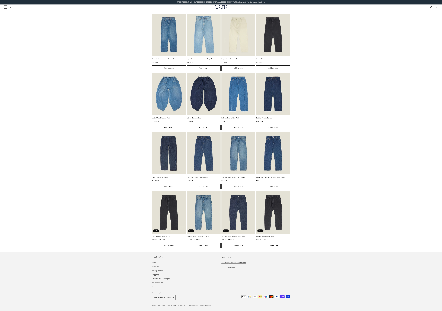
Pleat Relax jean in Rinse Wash (197, 177)
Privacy (155, 287)
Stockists (155, 267)
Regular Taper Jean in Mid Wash (198, 236)
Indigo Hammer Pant (194, 118)
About (154, 263)
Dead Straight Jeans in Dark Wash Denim (270, 177)
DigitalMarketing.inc (179, 305)
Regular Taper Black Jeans (265, 236)
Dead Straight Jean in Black (161, 236)
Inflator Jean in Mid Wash (230, 118)
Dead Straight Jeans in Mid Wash (233, 177)
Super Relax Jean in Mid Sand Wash (164, 59)
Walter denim (161, 305)
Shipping (155, 275)
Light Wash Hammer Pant (161, 118)
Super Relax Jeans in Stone (230, 59)
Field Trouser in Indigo (160, 177)
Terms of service (158, 283)
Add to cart (169, 68)
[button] (4, 7)
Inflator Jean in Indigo (264, 118)
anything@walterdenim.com (233, 262)
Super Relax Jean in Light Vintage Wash (201, 59)
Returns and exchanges (161, 279)
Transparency (157, 271)
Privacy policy (193, 305)
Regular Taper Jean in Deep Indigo (233, 236)
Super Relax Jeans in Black (265, 59)
